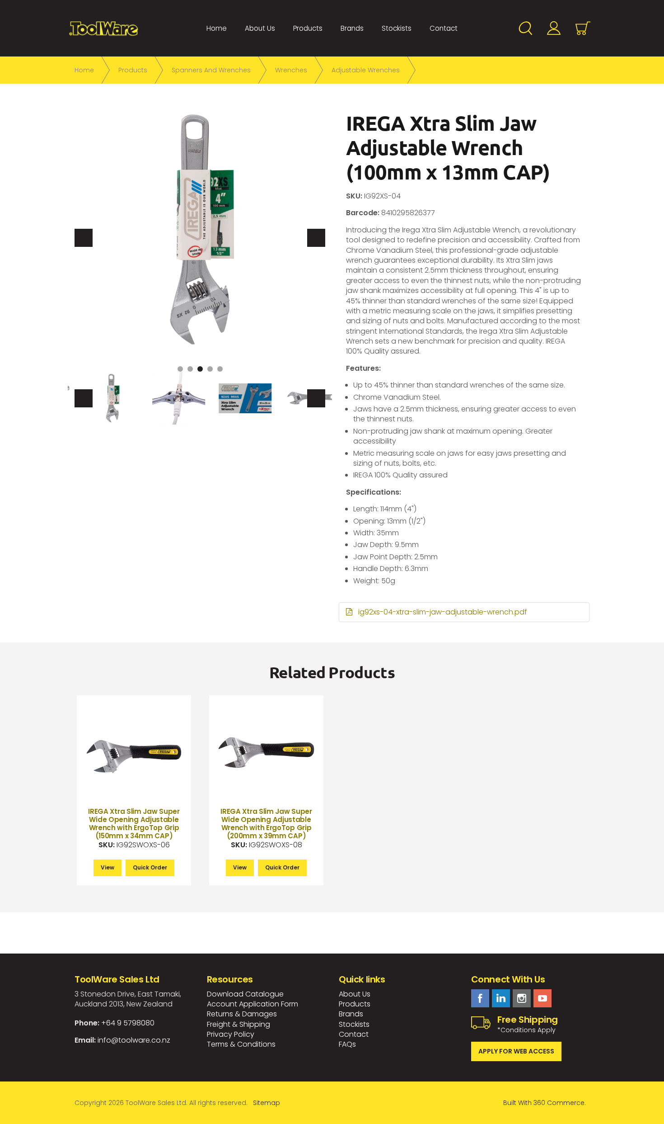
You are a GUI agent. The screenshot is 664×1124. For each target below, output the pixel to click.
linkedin (501, 998)
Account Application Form (252, 1004)
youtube (542, 998)
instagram (522, 998)
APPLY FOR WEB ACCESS (516, 1051)
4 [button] (210, 369)
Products (308, 28)
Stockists (396, 28)
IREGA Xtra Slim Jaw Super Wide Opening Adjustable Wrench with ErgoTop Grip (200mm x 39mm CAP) (266, 824)
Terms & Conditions (241, 1044)
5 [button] (220, 369)
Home (216, 28)
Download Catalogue (245, 994)
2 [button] (190, 369)
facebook (480, 998)
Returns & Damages (242, 1014)
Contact (444, 28)
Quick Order (150, 867)
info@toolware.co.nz (134, 1040)
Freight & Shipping (238, 1024)
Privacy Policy (230, 1034)
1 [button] (180, 369)
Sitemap (266, 1102)
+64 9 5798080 (127, 1023)
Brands (352, 28)
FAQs (347, 1044)
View (107, 867)
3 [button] (200, 369)
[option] (200, 229)
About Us (260, 28)
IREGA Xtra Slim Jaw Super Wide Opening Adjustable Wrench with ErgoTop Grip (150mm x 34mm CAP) (134, 824)
